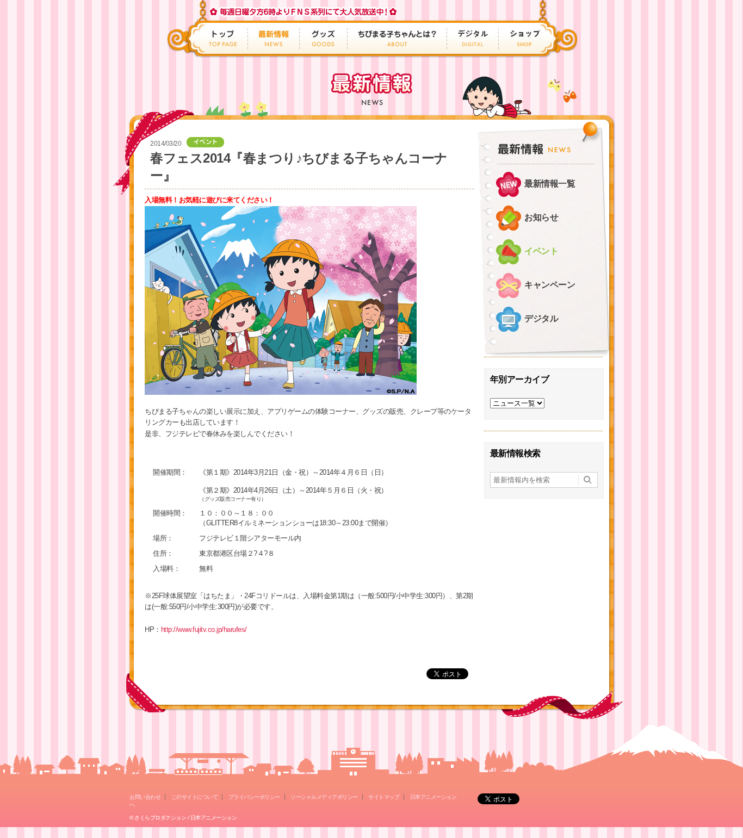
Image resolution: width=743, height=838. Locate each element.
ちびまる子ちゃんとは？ (397, 38)
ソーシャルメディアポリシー (324, 797)
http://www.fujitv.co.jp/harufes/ (204, 629)
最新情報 (274, 38)
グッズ (324, 38)
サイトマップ (383, 797)
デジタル (473, 38)
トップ (224, 38)
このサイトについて (194, 797)
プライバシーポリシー (254, 797)
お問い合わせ (144, 797)
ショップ (522, 38)
